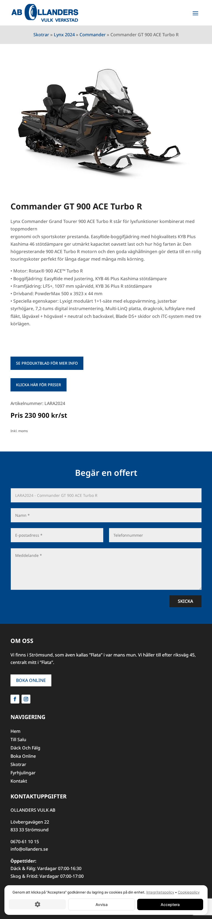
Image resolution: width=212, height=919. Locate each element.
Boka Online (31, 680)
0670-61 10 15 (24, 841)
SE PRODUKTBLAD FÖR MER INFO (47, 363)
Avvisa (102, 904)
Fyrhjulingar (23, 773)
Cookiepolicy (189, 892)
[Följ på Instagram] (26, 699)
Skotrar (41, 35)
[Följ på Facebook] (14, 699)
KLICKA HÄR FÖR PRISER (38, 384)
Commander (93, 35)
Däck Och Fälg (25, 748)
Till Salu (18, 740)
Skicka (185, 601)
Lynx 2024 (64, 35)
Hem (15, 731)
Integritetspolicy (160, 892)
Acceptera (170, 904)
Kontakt (18, 781)
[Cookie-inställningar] (37, 904)
